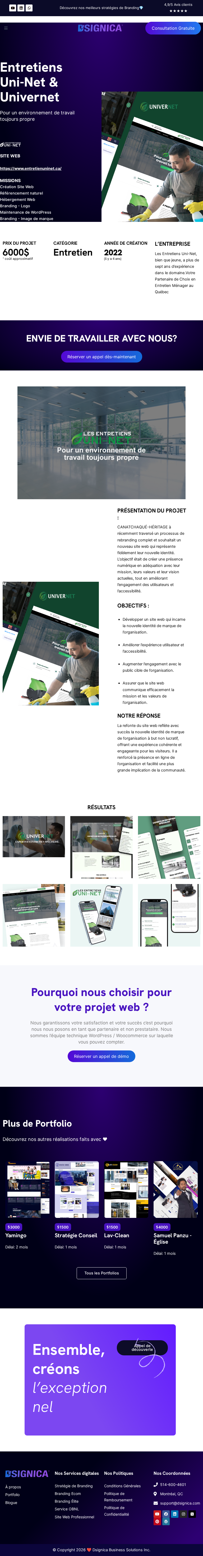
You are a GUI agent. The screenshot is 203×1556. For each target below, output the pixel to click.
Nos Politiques (118, 1473)
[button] (4, 28)
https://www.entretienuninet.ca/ (31, 168)
